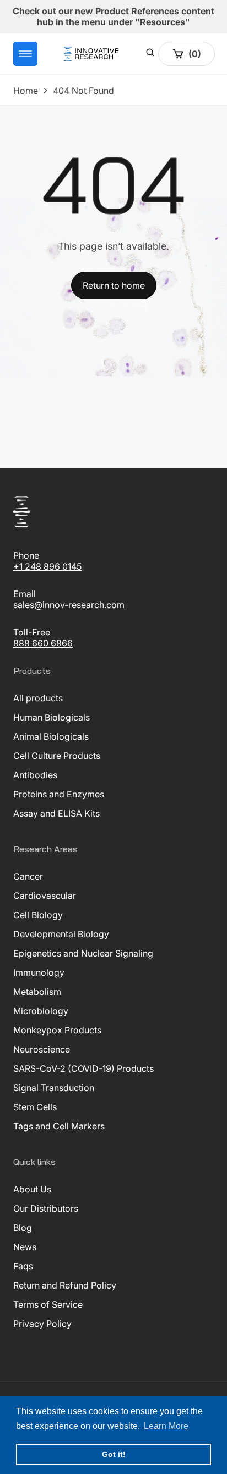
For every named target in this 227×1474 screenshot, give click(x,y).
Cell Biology (38, 914)
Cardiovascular (44, 895)
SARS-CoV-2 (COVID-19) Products (83, 1068)
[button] (25, 54)
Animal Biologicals (51, 736)
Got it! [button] (114, 1454)
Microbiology (40, 1010)
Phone (26, 555)
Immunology (38, 972)
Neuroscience (41, 1049)
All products (38, 698)
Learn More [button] (166, 1426)
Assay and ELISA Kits (56, 813)
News (24, 1246)
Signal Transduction (53, 1087)
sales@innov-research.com (69, 604)
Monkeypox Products (57, 1030)
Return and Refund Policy (64, 1285)
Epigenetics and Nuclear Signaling (83, 953)
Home (25, 90)
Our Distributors (45, 1208)
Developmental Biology (61, 934)
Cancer (28, 876)
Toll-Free (31, 632)
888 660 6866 (43, 643)
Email (24, 593)
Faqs (23, 1266)
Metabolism (37, 991)
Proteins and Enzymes (58, 794)
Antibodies (35, 774)
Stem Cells (35, 1106)
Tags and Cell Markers (59, 1126)
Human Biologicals (51, 717)
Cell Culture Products (56, 755)
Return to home (114, 285)
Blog (22, 1227)
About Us (32, 1189)
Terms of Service (48, 1304)
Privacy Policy (42, 1323)
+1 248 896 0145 (47, 566)
